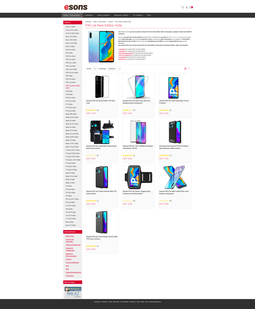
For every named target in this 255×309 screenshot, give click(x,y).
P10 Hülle (69, 104)
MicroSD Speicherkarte (126, 53)
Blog (67, 266)
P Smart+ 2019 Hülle (73, 160)
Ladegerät (122, 51)
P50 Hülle (69, 53)
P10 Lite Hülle (71, 111)
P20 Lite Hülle (71, 101)
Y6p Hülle (69, 209)
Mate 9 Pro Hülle (71, 176)
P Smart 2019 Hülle (72, 157)
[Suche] (183, 7)
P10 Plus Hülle (71, 108)
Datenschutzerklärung (73, 272)
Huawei (67, 22)
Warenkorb (105, 302)
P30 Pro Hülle (70, 79)
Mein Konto (70, 236)
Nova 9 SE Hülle (71, 43)
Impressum (70, 276)
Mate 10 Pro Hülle (72, 143)
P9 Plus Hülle (70, 193)
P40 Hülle (69, 76)
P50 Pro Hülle (70, 56)
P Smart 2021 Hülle (72, 150)
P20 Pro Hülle (70, 98)
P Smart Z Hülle (71, 170)
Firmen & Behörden (72, 262)
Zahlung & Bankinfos (73, 245)
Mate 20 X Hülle (71, 130)
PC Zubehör (137, 15)
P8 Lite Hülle (70, 202)
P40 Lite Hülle (71, 66)
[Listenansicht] (189, 68)
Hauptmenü (97, 302)
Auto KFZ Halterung (125, 55)
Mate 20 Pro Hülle (72, 137)
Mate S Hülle (70, 183)
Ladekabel (89, 15)
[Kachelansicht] (185, 68)
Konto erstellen (124, 302)
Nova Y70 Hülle (71, 37)
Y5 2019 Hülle (71, 206)
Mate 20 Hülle (71, 127)
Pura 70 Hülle (70, 27)
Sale (148, 15)
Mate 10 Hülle (71, 140)
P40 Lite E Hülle (71, 69)
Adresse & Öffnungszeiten (71, 255)
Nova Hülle (69, 222)
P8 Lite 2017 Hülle (72, 199)
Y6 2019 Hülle (71, 215)
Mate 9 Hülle (70, 173)
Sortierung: (102, 69)
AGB (67, 269)
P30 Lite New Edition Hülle (103, 25)
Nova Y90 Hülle (71, 40)
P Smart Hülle (70, 163)
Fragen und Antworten (70, 240)
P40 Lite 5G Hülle (72, 73)
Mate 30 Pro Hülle (72, 124)
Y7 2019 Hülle (71, 219)
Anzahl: (89, 69)
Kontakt (68, 259)
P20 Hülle (69, 94)
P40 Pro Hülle (70, 59)
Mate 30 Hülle (71, 121)
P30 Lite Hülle (71, 82)
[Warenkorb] (190, 7)
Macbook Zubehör (121, 15)
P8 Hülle (69, 196)
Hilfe (146, 302)
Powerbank (122, 57)
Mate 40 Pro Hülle (72, 117)
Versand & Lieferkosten (70, 249)
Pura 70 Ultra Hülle (72, 33)
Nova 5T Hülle (71, 225)
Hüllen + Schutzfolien (71, 15)
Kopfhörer (122, 59)
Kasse (110, 302)
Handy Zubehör (103, 15)
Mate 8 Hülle (70, 179)
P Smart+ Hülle (71, 166)
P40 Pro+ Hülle (71, 63)
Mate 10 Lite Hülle (72, 147)
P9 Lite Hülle (70, 189)
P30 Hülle (69, 91)
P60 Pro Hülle (70, 50)
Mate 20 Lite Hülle (72, 134)
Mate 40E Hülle (71, 114)
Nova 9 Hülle (70, 46)
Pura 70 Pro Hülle (72, 30)
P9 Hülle (69, 186)
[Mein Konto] (186, 8)
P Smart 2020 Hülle (72, 153)
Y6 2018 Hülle (71, 212)
